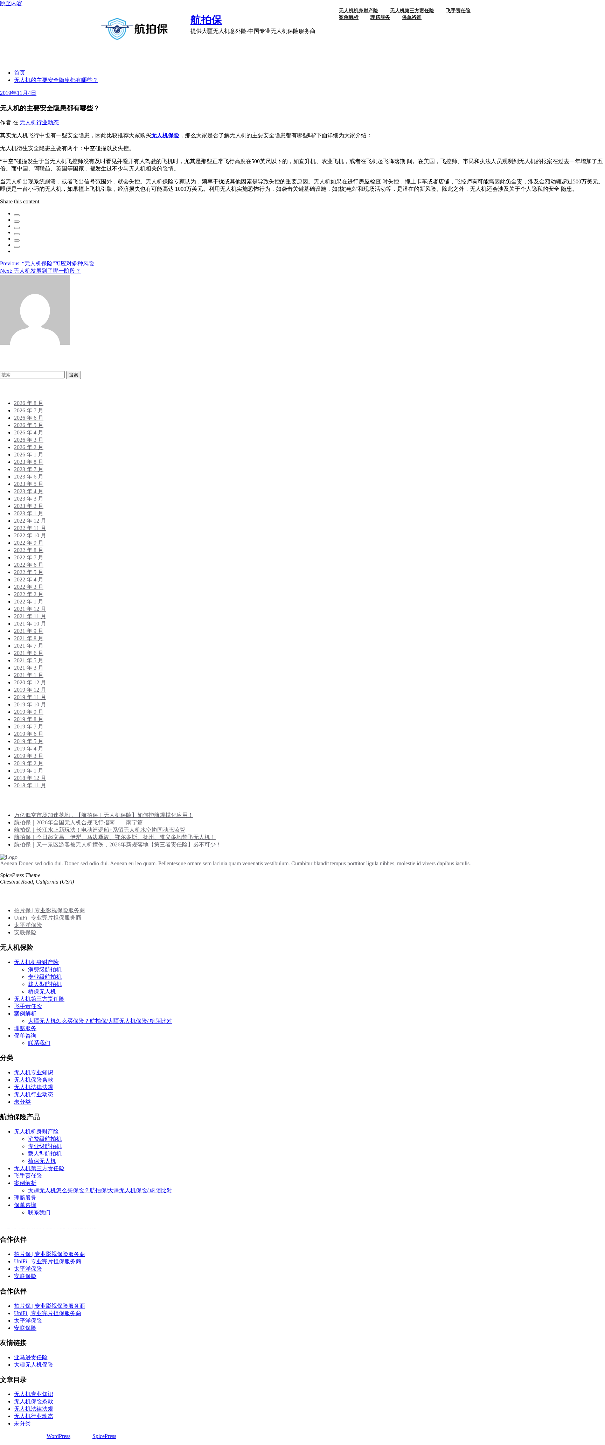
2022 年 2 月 (28, 594)
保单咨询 (412, 17)
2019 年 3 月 (28, 756)
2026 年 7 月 (28, 410)
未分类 (22, 1102)
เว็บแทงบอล (82, 1228)
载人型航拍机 (45, 984)
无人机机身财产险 (36, 962)
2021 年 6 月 (28, 653)
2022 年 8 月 (28, 550)
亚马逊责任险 (31, 1357)
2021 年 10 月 (30, 624)
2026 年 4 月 (28, 432)
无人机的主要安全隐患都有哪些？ (56, 80)
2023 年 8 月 (28, 462)
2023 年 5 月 (28, 484)
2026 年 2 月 (28, 447)
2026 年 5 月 (28, 425)
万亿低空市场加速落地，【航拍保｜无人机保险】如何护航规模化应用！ (103, 815)
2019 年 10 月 (30, 704)
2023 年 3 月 (28, 499)
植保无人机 (42, 991)
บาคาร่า (10, 1228)
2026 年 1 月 (28, 455)
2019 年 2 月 (28, 763)
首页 (19, 73)
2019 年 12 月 (30, 690)
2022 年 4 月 (28, 579)
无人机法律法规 (33, 1087)
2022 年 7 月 (28, 557)
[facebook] (17, 215)
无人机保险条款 (33, 1080)
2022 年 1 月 (28, 602)
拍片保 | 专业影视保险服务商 (49, 910)
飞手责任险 (28, 1006)
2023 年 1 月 (28, 513)
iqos (61, 1228)
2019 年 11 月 (30, 697)
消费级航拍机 (45, 969)
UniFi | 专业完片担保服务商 (47, 918)
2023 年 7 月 (28, 469)
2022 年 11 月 (30, 528)
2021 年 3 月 (28, 668)
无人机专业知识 (33, 1072)
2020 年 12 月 (30, 682)
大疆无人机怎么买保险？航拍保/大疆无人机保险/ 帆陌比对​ (100, 1021)
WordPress (58, 1436)
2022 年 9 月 (28, 543)
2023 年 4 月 (28, 491)
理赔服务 (380, 17)
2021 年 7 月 (28, 646)
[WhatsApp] (17, 247)
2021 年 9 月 (28, 631)
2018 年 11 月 (30, 785)
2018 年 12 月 (30, 778)
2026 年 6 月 (28, 418)
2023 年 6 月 (28, 477)
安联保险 (25, 932)
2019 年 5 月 (28, 741)
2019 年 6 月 (28, 734)
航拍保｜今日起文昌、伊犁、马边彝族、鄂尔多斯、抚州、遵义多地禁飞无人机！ (115, 837)
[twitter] (17, 222)
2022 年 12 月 (30, 521)
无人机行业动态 (39, 122)
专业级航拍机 (45, 977)
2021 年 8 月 (28, 638)
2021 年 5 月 (28, 660)
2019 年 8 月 (28, 719)
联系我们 (39, 1043)
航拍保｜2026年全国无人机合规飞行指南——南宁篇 (78, 822)
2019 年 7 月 (28, 727)
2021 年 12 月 (30, 609)
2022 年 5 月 (28, 572)
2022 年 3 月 (28, 587)
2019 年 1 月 (28, 771)
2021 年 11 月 (30, 616)
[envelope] (17, 234)
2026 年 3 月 (28, 440)
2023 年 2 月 (28, 506)
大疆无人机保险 (33, 1365)
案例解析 (349, 17)
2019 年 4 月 (28, 749)
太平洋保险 (28, 925)
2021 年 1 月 (28, 675)
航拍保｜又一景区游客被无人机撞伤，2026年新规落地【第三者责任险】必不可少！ (117, 844)
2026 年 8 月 (28, 403)
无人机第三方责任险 (39, 999)
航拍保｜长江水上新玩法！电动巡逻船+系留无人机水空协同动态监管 (99, 830)
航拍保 (206, 20)
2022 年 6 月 (28, 565)
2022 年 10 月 (30, 535)
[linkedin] (17, 228)
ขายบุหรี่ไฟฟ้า (38, 1228)
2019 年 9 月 (28, 712)
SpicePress (104, 1436)
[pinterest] (17, 240)
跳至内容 (11, 3)
